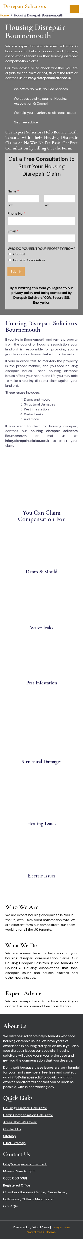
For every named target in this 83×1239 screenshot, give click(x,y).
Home (4, 15)
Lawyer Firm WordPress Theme (48, 1229)
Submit (16, 271)
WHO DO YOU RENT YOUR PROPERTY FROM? (41, 249)
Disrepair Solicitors (24, 6)
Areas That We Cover (20, 1122)
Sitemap (9, 1136)
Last (46, 205)
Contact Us (12, 1129)
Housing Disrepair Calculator (25, 1108)
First (10, 205)
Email (13, 231)
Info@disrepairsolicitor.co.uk (25, 1164)
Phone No (16, 213)
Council (19, 254)
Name (13, 191)
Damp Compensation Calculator (28, 1115)
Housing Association (29, 260)
